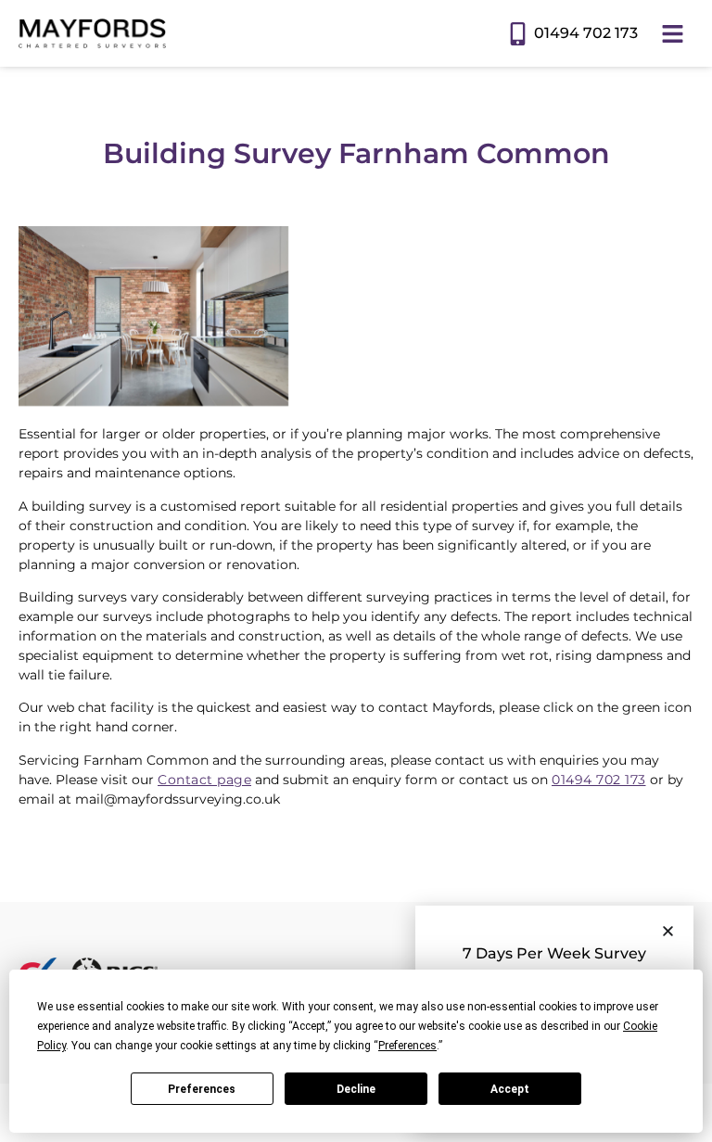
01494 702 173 (586, 33)
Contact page (204, 779)
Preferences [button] (407, 1045)
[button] (668, 931)
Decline (356, 1089)
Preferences (201, 1089)
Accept (509, 1089)
